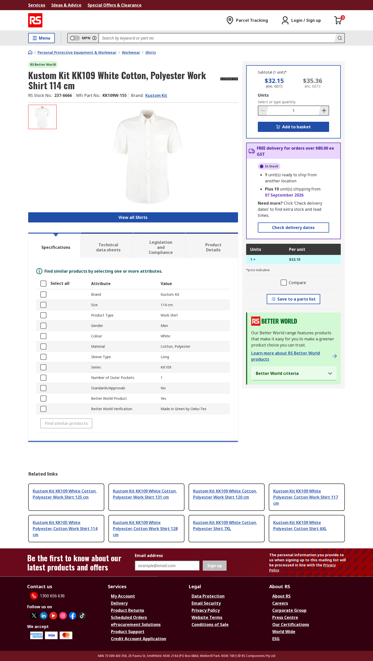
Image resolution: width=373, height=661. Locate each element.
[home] (30, 52)
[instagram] (63, 615)
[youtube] (53, 615)
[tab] (54, 245)
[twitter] (34, 615)
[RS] (35, 20)
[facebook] (72, 615)
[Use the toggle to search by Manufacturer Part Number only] (94, 38)
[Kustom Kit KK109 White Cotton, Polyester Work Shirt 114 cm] (148, 155)
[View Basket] (338, 20)
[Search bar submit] (339, 38)
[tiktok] (82, 615)
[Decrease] (263, 110)
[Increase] (323, 110)
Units (263, 95)
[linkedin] (43, 615)
